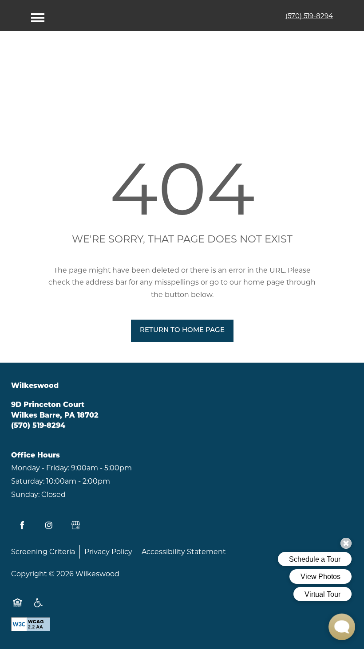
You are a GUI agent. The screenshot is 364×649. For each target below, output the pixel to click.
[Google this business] (75, 525)
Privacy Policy (108, 551)
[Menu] (37, 15)
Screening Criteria (43, 551)
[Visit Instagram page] (49, 525)
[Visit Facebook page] (22, 525)
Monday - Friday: (40, 468)
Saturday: (27, 481)
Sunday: (25, 494)
